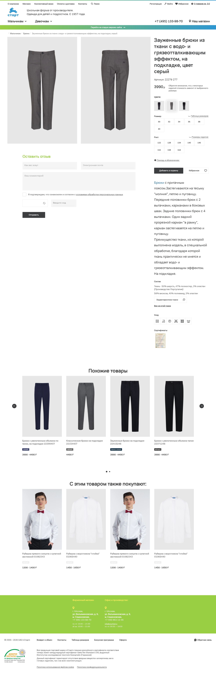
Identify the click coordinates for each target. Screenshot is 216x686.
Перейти (31, 464)
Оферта (123, 640)
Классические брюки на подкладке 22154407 (84, 442)
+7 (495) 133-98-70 (169, 21)
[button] (106, 471)
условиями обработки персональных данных (99, 194)
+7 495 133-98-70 (81, 619)
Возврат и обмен (44, 640)
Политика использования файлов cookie (55, 667)
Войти (170, 4)
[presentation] (14, 406)
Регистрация (156, 4)
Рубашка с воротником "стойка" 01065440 (83, 555)
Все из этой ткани (162, 306)
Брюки (159, 183)
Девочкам (42, 21)
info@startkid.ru (111, 624)
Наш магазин (201, 21)
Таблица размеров (80, 640)
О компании (13, 4)
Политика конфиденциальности (92, 667)
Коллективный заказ (43, 4)
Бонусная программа (104, 640)
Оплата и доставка (65, 4)
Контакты (82, 4)
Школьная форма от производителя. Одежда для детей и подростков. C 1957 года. (56, 12)
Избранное (183, 4)
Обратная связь (204, 640)
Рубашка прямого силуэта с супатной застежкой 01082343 (41, 555)
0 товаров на (202, 4)
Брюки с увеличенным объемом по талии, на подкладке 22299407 (40, 442)
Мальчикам (15, 21)
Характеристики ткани (167, 300)
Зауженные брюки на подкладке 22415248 (127, 442)
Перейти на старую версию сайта (106, 27)
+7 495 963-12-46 (114, 619)
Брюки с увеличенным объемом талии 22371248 (174, 442)
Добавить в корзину (168, 170)
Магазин (27, 4)
